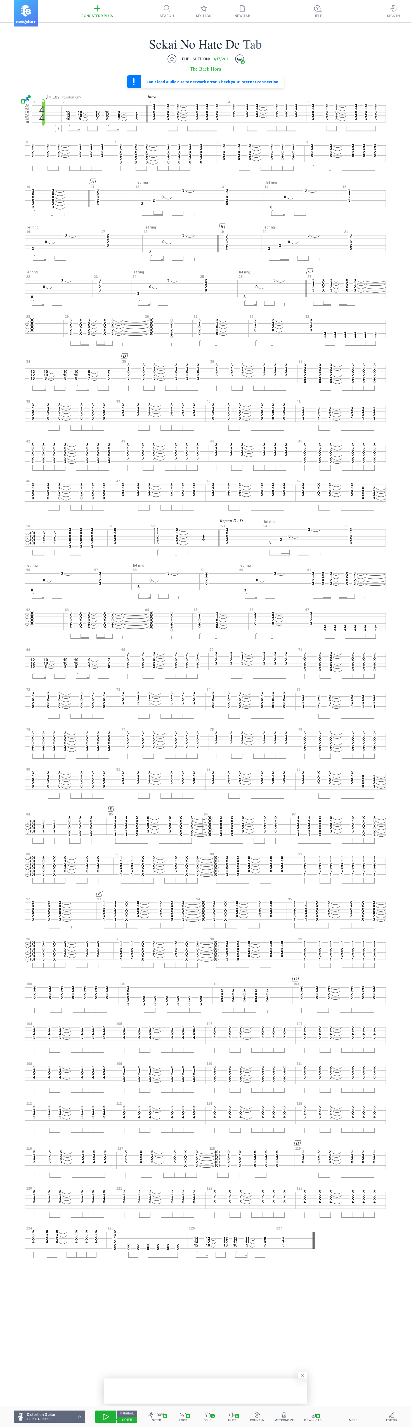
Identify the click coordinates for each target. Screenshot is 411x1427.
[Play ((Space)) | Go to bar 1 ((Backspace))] (105, 1417)
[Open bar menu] (58, 128)
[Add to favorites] (171, 58)
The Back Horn (205, 69)
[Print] (239, 58)
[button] (26, 99)
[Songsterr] (26, 13)
